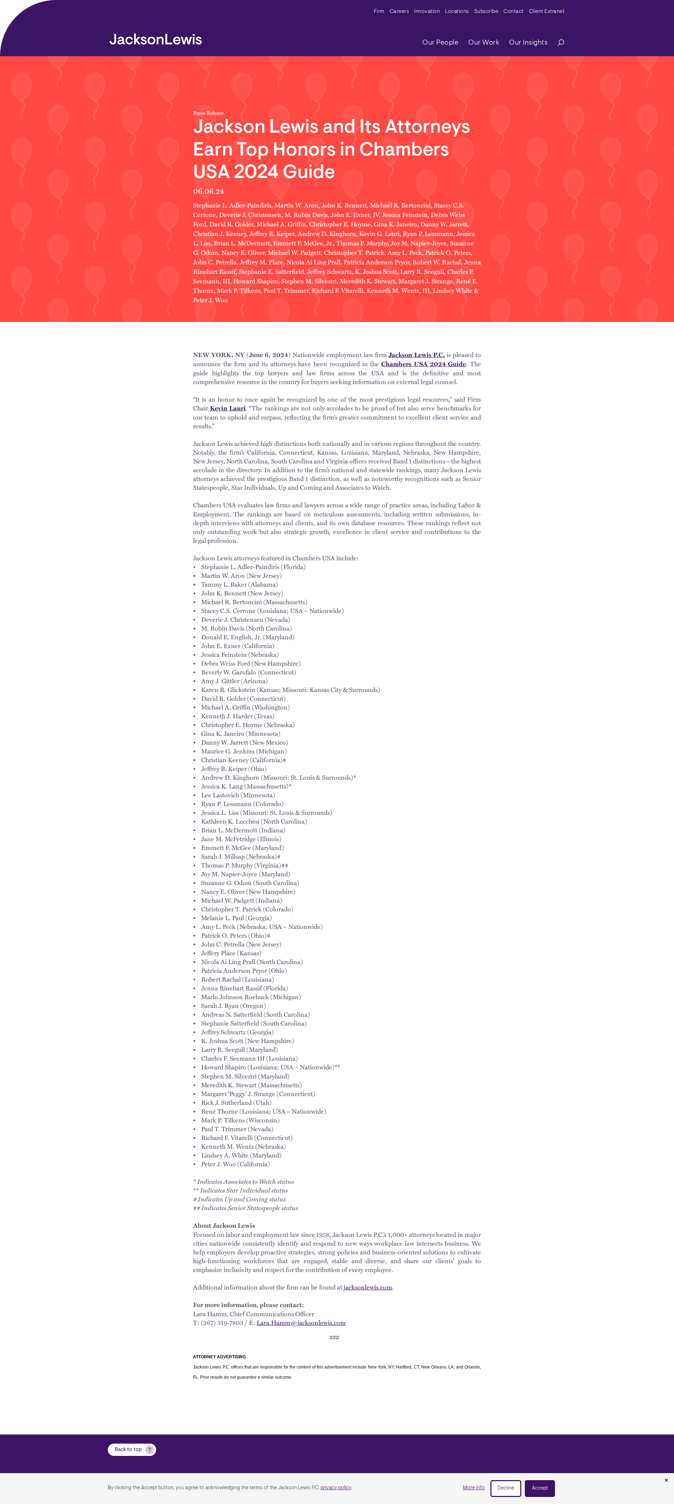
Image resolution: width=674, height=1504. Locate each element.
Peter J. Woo (210, 299)
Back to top (128, 1449)
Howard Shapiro (255, 280)
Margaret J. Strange (425, 280)
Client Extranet (547, 11)
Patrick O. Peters (448, 252)
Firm (379, 11)
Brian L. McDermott (242, 243)
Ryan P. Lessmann (428, 233)
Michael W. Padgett (294, 252)
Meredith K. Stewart (367, 280)
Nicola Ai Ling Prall (313, 261)
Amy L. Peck (405, 252)
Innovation (427, 11)
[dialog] (337, 1488)
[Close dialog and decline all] (666, 1481)
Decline (505, 1488)
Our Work (483, 42)
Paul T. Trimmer (286, 290)
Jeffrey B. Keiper (272, 233)
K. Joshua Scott (376, 271)
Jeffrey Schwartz (329, 271)
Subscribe (486, 11)
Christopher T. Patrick (354, 252)
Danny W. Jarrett (443, 224)
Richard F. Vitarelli (337, 290)
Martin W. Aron (296, 205)
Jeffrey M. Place (261, 261)
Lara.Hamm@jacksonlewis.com (301, 1322)
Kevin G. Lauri (379, 233)
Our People (440, 42)
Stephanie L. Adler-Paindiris (232, 205)
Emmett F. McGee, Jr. (303, 243)
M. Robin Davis (306, 214)
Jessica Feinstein (405, 214)
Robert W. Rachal (436, 261)
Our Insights (528, 42)
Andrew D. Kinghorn (327, 233)
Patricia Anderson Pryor (376, 261)
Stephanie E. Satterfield (271, 271)
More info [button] (474, 1488)
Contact (513, 11)
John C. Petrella (215, 261)
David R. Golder (231, 224)
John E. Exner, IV (355, 214)
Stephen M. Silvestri (309, 280)
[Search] (557, 43)
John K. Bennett (344, 205)
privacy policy (336, 1488)
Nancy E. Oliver (243, 252)
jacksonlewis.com (368, 1287)
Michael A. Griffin (281, 224)
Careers (399, 11)
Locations (457, 11)
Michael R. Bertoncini (400, 205)
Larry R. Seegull (422, 271)
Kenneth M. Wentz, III (398, 290)
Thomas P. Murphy (362, 243)
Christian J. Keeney (219, 233)
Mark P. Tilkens (238, 290)
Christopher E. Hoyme (340, 224)
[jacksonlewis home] (156, 37)
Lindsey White (453, 290)
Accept (540, 1488)
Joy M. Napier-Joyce (419, 243)
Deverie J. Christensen (250, 214)
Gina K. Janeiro (395, 224)
